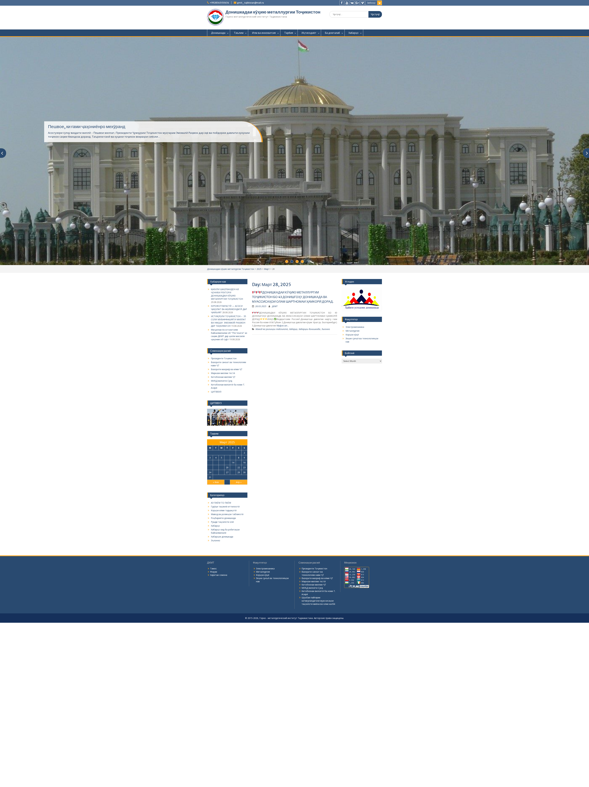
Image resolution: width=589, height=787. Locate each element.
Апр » (238, 513)
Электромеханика (355, 358)
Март (267, 300)
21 (233, 498)
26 (221, 503)
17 (210, 498)
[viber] (362, 3)
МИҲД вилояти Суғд (221, 412)
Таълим (238, 33)
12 (221, 493)
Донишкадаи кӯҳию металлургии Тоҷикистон (272, 12)
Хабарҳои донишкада (309, 360)
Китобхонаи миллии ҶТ (223, 408)
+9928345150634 (219, 2)
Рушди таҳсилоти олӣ (222, 553)
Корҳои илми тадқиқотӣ (224, 541)
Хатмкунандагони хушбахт (74, 138)
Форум (213, 603)
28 (233, 503)
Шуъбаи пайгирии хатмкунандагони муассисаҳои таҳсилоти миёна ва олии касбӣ (318, 632)
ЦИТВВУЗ (216, 422)
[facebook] (341, 3)
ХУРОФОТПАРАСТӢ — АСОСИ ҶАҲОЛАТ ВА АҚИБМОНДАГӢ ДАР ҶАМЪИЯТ (229, 340)
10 (210, 493)
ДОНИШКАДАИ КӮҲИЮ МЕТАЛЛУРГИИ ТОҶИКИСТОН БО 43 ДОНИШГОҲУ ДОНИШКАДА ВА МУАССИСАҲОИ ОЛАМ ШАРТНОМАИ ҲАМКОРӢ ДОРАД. (292, 328)
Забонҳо (371, 2)
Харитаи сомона (218, 606)
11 (216, 493)
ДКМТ (274, 337)
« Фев (216, 513)
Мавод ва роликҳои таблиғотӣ (272, 360)
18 (216, 498)
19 (221, 498)
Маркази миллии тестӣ (223, 404)
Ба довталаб (332, 33)
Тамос (213, 599)
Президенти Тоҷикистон (224, 389)
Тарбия (288, 33)
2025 (259, 300)
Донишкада (218, 33)
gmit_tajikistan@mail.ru (250, 2)
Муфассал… (283, 356)
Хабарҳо (353, 33)
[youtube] (347, 3)
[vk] (352, 3)
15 (238, 493)
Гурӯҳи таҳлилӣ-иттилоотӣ (225, 537)
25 (216, 503)
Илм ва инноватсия (264, 33)
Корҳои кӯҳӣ (352, 365)
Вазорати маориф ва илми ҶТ (226, 400)
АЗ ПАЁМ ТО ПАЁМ (221, 534)
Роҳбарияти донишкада (223, 549)
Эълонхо (325, 360)
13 (227, 493)
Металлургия (352, 362)
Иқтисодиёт (309, 33)
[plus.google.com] (357, 3)
